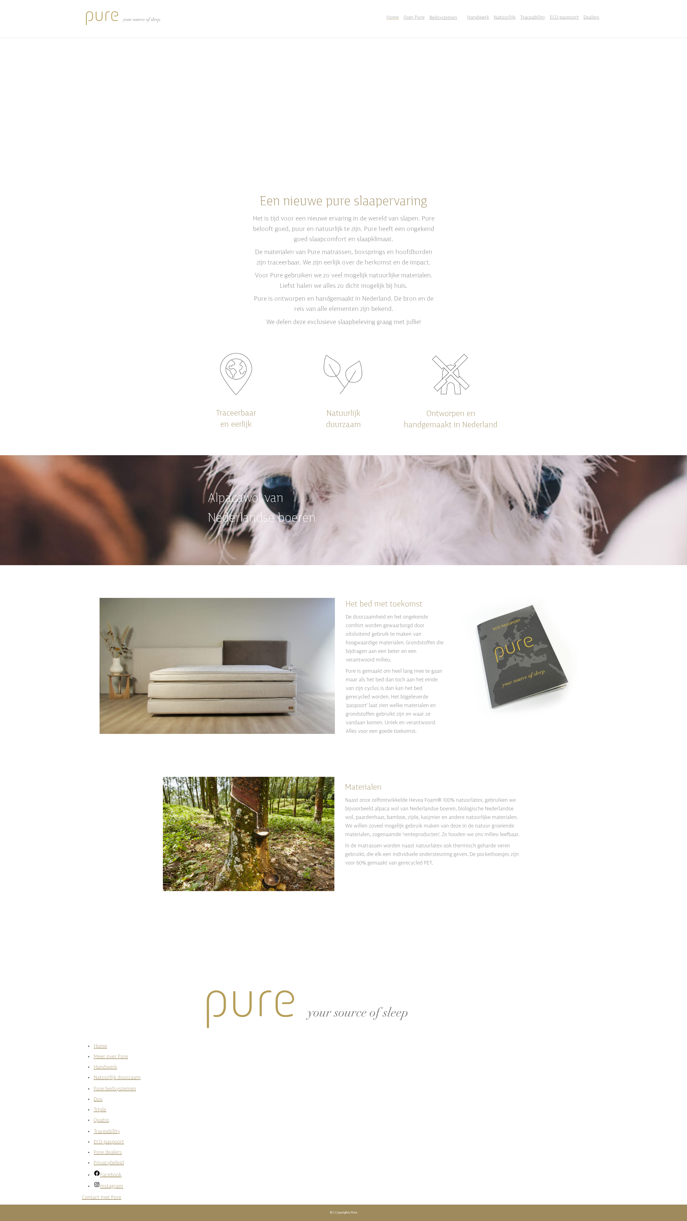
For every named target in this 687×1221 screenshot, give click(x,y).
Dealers (591, 17)
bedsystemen (115, 1089)
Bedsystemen (443, 18)
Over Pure (414, 17)
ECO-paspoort (564, 17)
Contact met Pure (101, 1197)
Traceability (532, 17)
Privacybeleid (109, 1163)
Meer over (111, 1057)
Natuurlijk (505, 17)
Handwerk (478, 17)
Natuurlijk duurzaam (117, 1077)
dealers (108, 1152)
